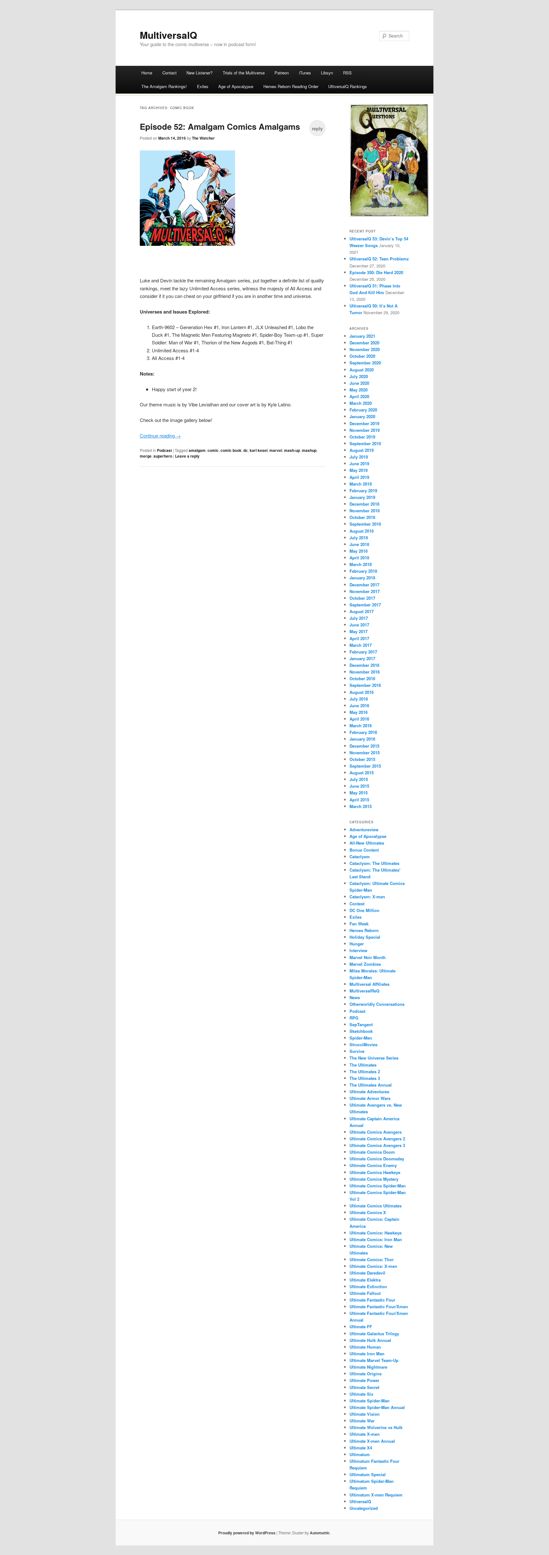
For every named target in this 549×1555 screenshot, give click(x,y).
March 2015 (360, 806)
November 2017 (364, 591)
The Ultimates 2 (364, 1071)
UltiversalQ (360, 1501)
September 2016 (365, 685)
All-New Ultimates (366, 843)
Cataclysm (359, 857)
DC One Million (364, 910)
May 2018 (358, 551)
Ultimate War (362, 1421)
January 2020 (362, 416)
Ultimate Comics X (367, 1212)
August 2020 (361, 370)
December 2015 (364, 746)
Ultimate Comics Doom (372, 1152)
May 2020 (358, 390)
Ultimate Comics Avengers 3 (377, 1145)
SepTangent (361, 1024)
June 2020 (359, 383)
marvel (275, 450)
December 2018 (364, 504)
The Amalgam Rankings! (164, 86)
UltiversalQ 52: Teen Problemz (379, 259)
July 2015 (358, 779)
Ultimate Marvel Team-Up (373, 1360)
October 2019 (362, 437)
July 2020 (358, 376)
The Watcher (203, 138)
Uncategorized (363, 1508)
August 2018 (361, 531)
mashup (309, 450)
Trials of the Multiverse (244, 73)
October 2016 (362, 678)
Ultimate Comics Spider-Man (377, 1186)
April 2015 (359, 800)
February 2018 (363, 571)
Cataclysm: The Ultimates (374, 863)
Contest (356, 904)
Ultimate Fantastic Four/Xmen (378, 1306)
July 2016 (358, 699)
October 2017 (362, 598)
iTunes (305, 73)
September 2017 (365, 605)
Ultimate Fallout (365, 1293)
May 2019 (358, 470)
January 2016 (362, 739)
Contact (169, 73)
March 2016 (360, 725)
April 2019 (359, 477)
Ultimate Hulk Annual (370, 1340)
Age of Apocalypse (235, 86)
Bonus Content (364, 850)
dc (245, 450)
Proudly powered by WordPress (246, 1533)
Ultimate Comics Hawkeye (374, 1172)
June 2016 (359, 705)
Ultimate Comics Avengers (375, 1132)
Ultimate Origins (365, 1374)
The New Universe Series (373, 1058)
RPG (353, 1018)
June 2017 (359, 625)
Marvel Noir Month (367, 957)
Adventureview (363, 829)
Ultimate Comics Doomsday (376, 1159)
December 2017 (364, 585)
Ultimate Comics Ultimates (375, 1206)
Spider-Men (360, 1038)
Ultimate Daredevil (367, 1273)
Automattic (320, 1533)
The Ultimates (362, 1065)
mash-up (292, 450)
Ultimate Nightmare (368, 1367)
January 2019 (362, 497)
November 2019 (364, 430)
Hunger (356, 944)
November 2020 (364, 349)
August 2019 (361, 450)
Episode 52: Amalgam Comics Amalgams (220, 126)
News (354, 997)
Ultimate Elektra (365, 1280)
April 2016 (359, 719)
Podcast (164, 450)
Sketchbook (361, 1031)
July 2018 (358, 538)
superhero (162, 456)
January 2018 (362, 578)
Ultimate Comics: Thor (371, 1259)
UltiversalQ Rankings (347, 86)
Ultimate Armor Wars (369, 1098)
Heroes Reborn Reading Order (290, 86)
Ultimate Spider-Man (369, 1401)
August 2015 (361, 773)
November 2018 (364, 511)
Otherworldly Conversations (376, 1004)
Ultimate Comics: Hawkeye (375, 1233)
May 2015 (358, 793)
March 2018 (360, 564)
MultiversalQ (168, 35)
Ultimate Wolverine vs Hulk (376, 1427)
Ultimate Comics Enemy (373, 1165)
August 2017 (361, 611)
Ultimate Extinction (368, 1286)
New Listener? (199, 73)
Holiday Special (364, 937)
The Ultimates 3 (364, 1078)
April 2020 (359, 396)
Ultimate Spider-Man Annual (377, 1407)
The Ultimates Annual (370, 1085)
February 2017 (363, 652)
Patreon (281, 73)
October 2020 (362, 356)
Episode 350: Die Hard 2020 (376, 272)
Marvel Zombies (365, 964)
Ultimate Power (364, 1380)
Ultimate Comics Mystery (373, 1179)
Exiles (202, 86)
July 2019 (358, 457)
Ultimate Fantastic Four (372, 1300)
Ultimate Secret (364, 1387)
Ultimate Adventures (369, 1091)
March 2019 (360, 484)
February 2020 (363, 410)
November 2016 (364, 672)
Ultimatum (359, 1454)
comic (213, 450)
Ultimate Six (361, 1394)
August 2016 (361, 692)
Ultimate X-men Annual (372, 1441)
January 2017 (362, 658)
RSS (347, 73)
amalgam (197, 450)
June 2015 (359, 786)
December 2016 (364, 665)
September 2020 (365, 363)
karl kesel (259, 450)
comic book (230, 450)
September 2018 (365, 524)
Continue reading (160, 435)
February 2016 (363, 732)
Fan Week (359, 924)
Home (146, 73)
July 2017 (358, 618)
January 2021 (362, 336)
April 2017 (359, 638)
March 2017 (360, 645)
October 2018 (362, 517)
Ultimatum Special (367, 1474)
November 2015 (364, 753)
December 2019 (364, 423)
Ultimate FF (360, 1326)
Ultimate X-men (364, 1434)
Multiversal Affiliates (369, 984)
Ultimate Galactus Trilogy (374, 1333)
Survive (356, 1051)
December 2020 (364, 343)
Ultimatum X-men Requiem (376, 1495)
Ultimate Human (365, 1347)
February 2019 (363, 490)
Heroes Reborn (364, 930)
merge (146, 456)
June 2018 (359, 544)
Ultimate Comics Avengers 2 (377, 1139)
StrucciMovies (363, 1044)
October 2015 (362, 759)
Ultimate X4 (360, 1448)
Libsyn (327, 73)
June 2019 (359, 463)
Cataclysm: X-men (367, 897)
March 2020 (360, 403)
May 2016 (358, 712)
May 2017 (358, 631)
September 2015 (365, 766)
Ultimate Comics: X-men (373, 1266)
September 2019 (365, 443)
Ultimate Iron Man (366, 1354)
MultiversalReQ (364, 991)
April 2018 (359, 558)
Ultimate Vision (364, 1414)
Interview (358, 950)
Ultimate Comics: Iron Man (375, 1239)
